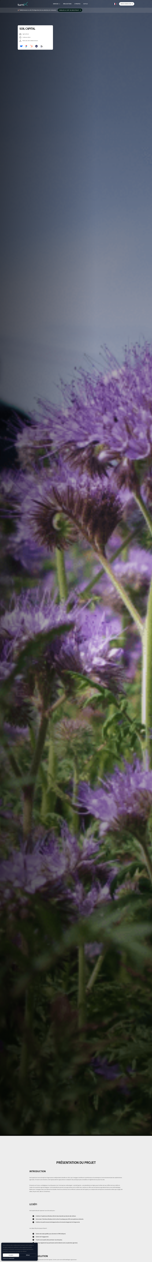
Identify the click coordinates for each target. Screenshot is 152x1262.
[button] (56, 4)
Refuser (28, 1255)
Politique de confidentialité (8, 1258)
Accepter (11, 1255)
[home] (23, 4)
